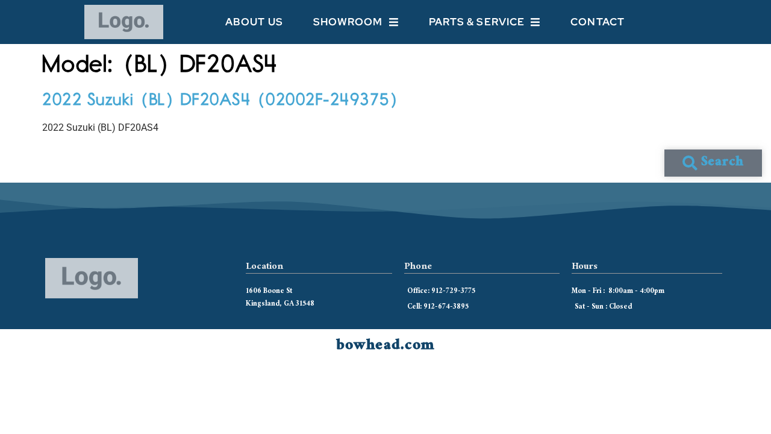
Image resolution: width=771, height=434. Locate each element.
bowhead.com (385, 346)
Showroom (348, 21)
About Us (254, 21)
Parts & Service (477, 21)
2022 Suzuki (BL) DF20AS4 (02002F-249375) (220, 99)
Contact (597, 21)
